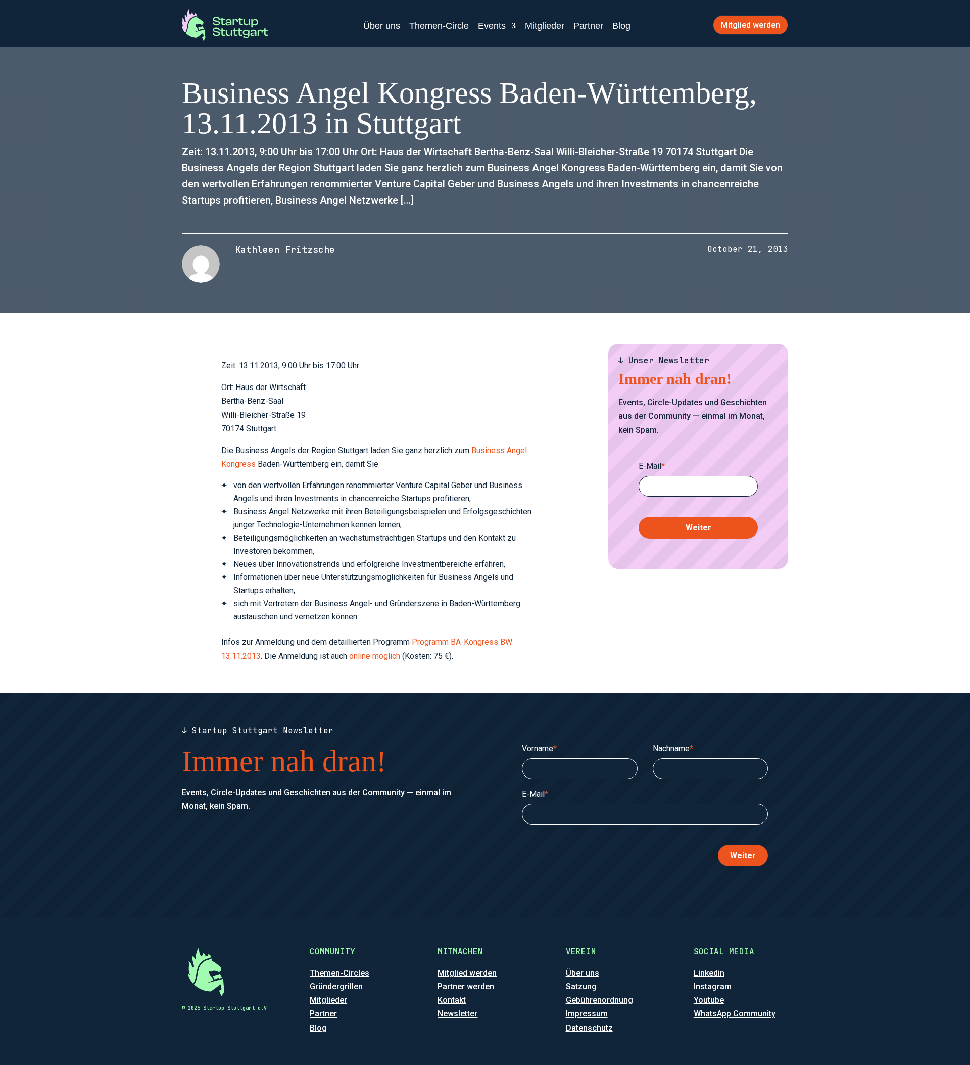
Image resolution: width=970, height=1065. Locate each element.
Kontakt (452, 1000)
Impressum (587, 1014)
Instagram (713, 986)
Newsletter (457, 1014)
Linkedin (709, 973)
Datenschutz (589, 1028)
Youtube (709, 1000)
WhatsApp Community (734, 1014)
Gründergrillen (336, 986)
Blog (621, 26)
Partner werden (466, 986)
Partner (588, 26)
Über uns (381, 26)
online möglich (374, 656)
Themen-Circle (439, 26)
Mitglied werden (750, 25)
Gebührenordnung (599, 1000)
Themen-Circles (339, 973)
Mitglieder (544, 26)
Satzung (581, 986)
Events (492, 26)
